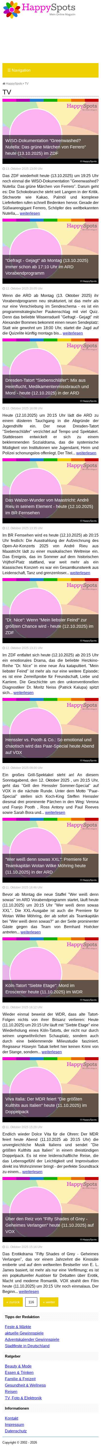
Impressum (14, 1425)
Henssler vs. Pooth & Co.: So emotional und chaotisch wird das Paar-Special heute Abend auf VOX (49, 746)
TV (26, 83)
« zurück (13, 1302)
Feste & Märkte (18, 1327)
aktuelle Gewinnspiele (24, 1333)
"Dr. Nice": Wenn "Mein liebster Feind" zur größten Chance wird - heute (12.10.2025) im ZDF (49, 626)
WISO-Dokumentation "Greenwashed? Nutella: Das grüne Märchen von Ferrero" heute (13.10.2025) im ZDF (45, 147)
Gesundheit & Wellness (25, 1385)
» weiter (49, 1302)
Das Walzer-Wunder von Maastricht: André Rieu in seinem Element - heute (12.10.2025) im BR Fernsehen (49, 506)
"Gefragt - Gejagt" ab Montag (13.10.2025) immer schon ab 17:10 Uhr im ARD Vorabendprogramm (46, 267)
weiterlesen (30, 213)
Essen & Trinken (19, 1372)
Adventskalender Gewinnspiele (32, 1339)
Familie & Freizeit (20, 1379)
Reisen (11, 1392)
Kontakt (11, 1418)
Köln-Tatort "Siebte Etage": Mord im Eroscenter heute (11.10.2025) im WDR (44, 988)
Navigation (19, 70)
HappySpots (13, 83)
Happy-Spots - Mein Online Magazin (39, 10)
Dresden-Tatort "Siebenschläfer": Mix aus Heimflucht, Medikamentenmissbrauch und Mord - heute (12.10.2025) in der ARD (47, 386)
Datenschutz (16, 1431)
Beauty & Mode (18, 1366)
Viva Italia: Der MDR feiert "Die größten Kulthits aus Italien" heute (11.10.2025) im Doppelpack (46, 1105)
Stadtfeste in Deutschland (27, 1346)
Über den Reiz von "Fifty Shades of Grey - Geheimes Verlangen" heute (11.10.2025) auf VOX (49, 1225)
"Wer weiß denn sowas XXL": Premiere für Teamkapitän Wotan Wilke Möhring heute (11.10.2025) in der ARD (46, 866)
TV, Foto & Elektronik (23, 1398)
